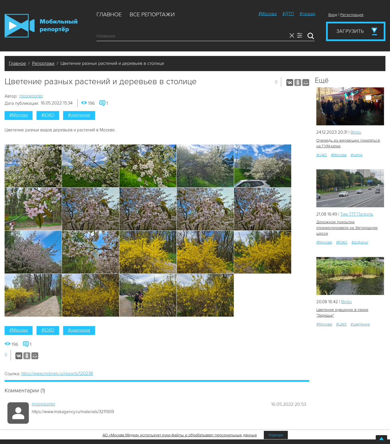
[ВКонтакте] (289, 82)
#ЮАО (47, 115)
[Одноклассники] (297, 82)
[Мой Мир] (305, 82)
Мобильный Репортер (41, 25)
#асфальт (359, 242)
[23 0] (350, 188)
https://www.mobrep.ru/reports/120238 (57, 373)
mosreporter (31, 96)
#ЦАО (321, 154)
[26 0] (350, 276)
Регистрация (351, 14)
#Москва (267, 14)
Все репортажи (152, 14)
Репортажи (43, 63)
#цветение (79, 115)
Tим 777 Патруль (356, 214)
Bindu (356, 132)
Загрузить (350, 31)
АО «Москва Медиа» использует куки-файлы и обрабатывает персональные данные (179, 435)
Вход (332, 14)
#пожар (307, 14)
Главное (109, 14)
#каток (357, 154)
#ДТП (288, 14)
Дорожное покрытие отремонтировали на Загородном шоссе (346, 228)
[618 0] (350, 106)
